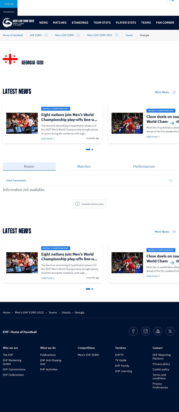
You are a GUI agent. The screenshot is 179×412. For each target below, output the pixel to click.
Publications (48, 355)
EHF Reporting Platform (162, 356)
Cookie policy (161, 369)
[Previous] (7, 123)
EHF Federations (13, 374)
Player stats (126, 23)
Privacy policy (161, 364)
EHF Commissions (14, 369)
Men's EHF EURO (64, 35)
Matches (59, 23)
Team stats (102, 23)
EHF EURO (36, 35)
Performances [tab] (144, 166)
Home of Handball (13, 35)
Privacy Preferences (160, 385)
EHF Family (122, 365)
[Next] (172, 123)
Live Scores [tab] (8, 4)
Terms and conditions (159, 376)
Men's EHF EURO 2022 (99, 35)
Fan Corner (165, 23)
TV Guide (121, 360)
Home (7, 312)
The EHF (8, 355)
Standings (80, 23)
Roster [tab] (29, 166)
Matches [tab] (84, 166)
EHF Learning (123, 371)
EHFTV (119, 355)
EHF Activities (49, 369)
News (43, 23)
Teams (146, 23)
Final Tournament (16, 180)
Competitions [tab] (8, 12)
